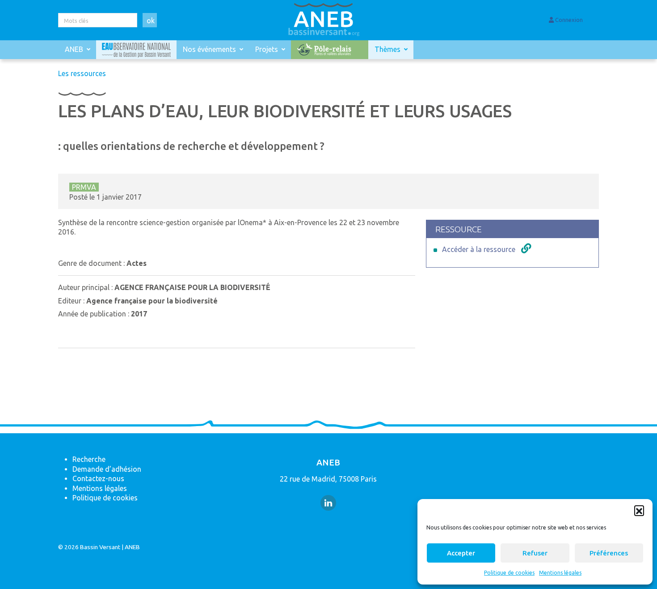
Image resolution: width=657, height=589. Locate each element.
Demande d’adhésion (106, 469)
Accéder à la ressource (478, 249)
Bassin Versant (100, 547)
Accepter (461, 553)
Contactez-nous (98, 478)
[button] (639, 510)
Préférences (609, 553)
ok (151, 21)
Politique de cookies (509, 573)
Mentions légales (560, 573)
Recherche (88, 459)
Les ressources (82, 73)
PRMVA (84, 187)
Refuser (535, 553)
